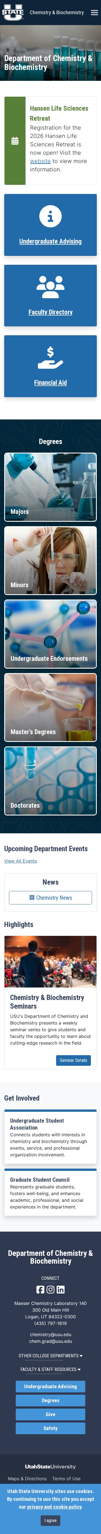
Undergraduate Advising (50, 241)
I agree (50, 1520)
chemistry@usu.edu (50, 1334)
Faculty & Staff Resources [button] (48, 1369)
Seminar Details (73, 1060)
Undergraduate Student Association (37, 1124)
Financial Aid (50, 383)
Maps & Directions (27, 1478)
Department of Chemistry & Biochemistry (50, 1257)
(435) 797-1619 (50, 1323)
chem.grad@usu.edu (50, 1341)
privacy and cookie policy (54, 1507)
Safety (50, 1428)
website (40, 161)
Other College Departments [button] (49, 1355)
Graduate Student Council (40, 1179)
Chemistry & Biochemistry (57, 12)
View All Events (20, 861)
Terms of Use (66, 1478)
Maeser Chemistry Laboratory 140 (50, 1303)
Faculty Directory (51, 312)
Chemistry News (53, 897)
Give (50, 1414)
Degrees (50, 1400)
